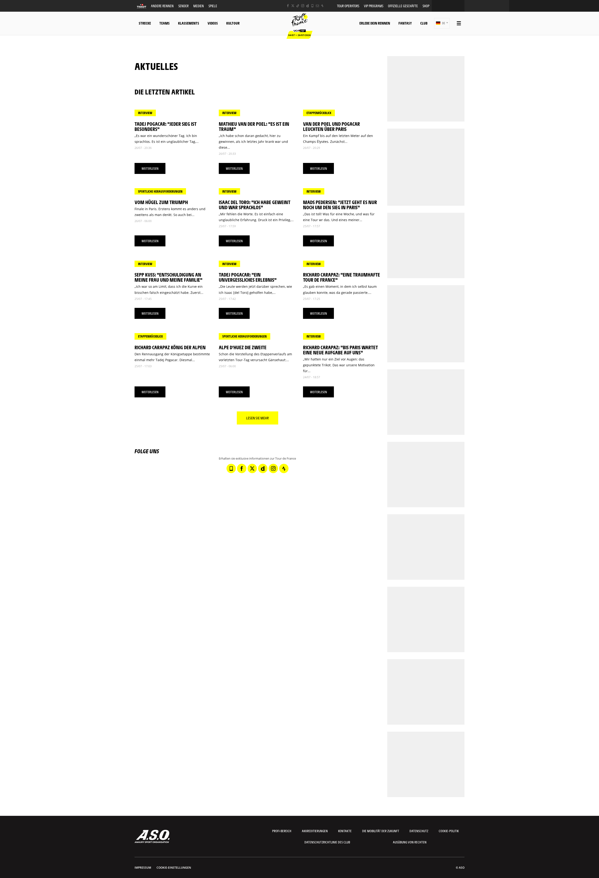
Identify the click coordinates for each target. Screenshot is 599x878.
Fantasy (405, 23)
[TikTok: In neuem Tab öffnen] (297, 5)
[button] (442, 23)
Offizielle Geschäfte (403, 6)
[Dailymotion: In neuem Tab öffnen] (307, 5)
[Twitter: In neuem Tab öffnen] (292, 5)
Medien (198, 6)
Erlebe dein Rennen (374, 23)
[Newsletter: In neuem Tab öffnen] (317, 5)
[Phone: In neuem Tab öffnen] (312, 5)
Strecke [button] (145, 23)
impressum (143, 868)
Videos (213, 23)
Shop (426, 6)
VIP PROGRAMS (373, 6)
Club (423, 23)
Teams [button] (164, 23)
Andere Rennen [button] (162, 6)
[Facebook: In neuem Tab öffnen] (287, 5)
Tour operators (348, 6)
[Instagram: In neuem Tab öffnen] (302, 5)
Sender (183, 6)
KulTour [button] (233, 23)
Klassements (188, 23)
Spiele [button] (212, 6)
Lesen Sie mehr (257, 417)
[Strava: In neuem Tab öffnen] (322, 5)
